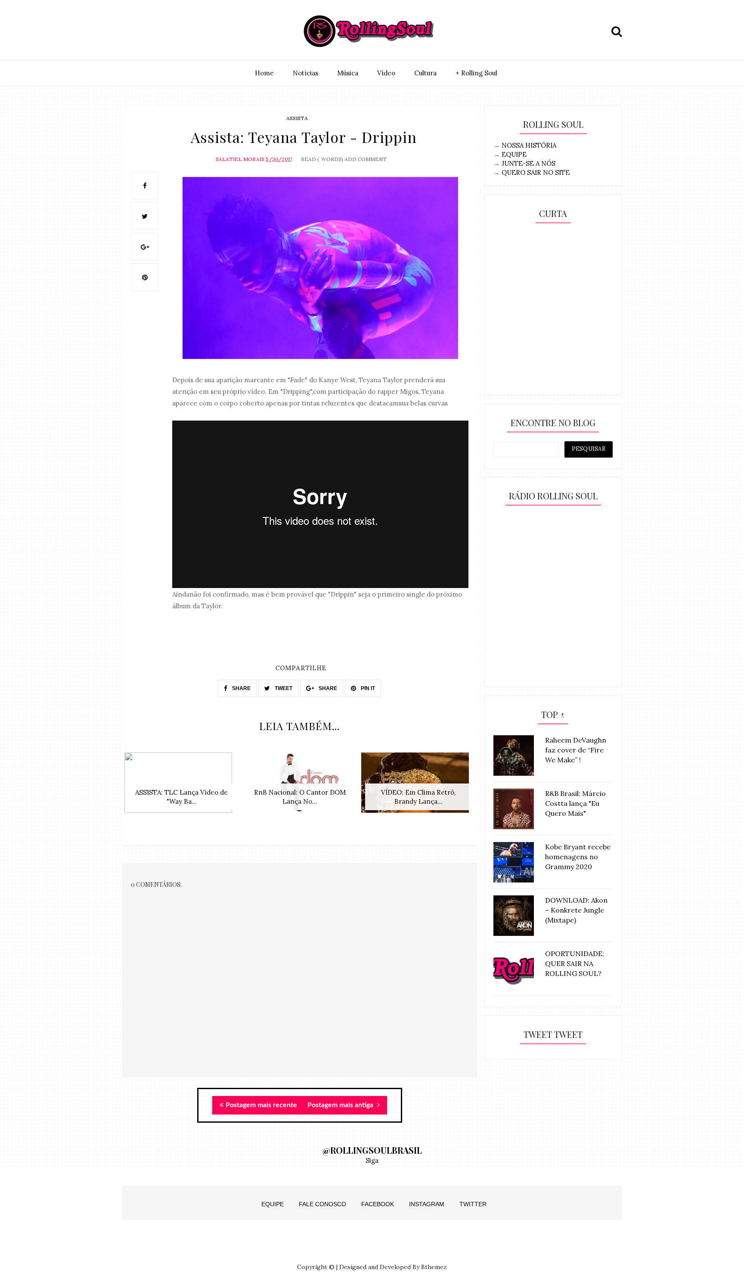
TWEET (282, 688)
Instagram (426, 1204)
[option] (181, 787)
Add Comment (365, 159)
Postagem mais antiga (341, 1105)
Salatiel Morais (240, 159)
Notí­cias (305, 73)
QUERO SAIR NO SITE (536, 172)
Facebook (377, 1204)
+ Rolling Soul (476, 73)
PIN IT (367, 688)
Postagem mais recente (261, 1105)
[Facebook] (171, 31)
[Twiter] (151, 31)
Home (264, 73)
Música (347, 73)
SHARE (241, 688)
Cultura (425, 73)
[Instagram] (131, 31)
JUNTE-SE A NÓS (528, 163)
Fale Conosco (322, 1204)
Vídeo (386, 73)
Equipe (272, 1204)
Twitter (473, 1204)
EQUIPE (514, 154)
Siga (372, 1160)
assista (297, 118)
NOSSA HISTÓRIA (529, 145)
